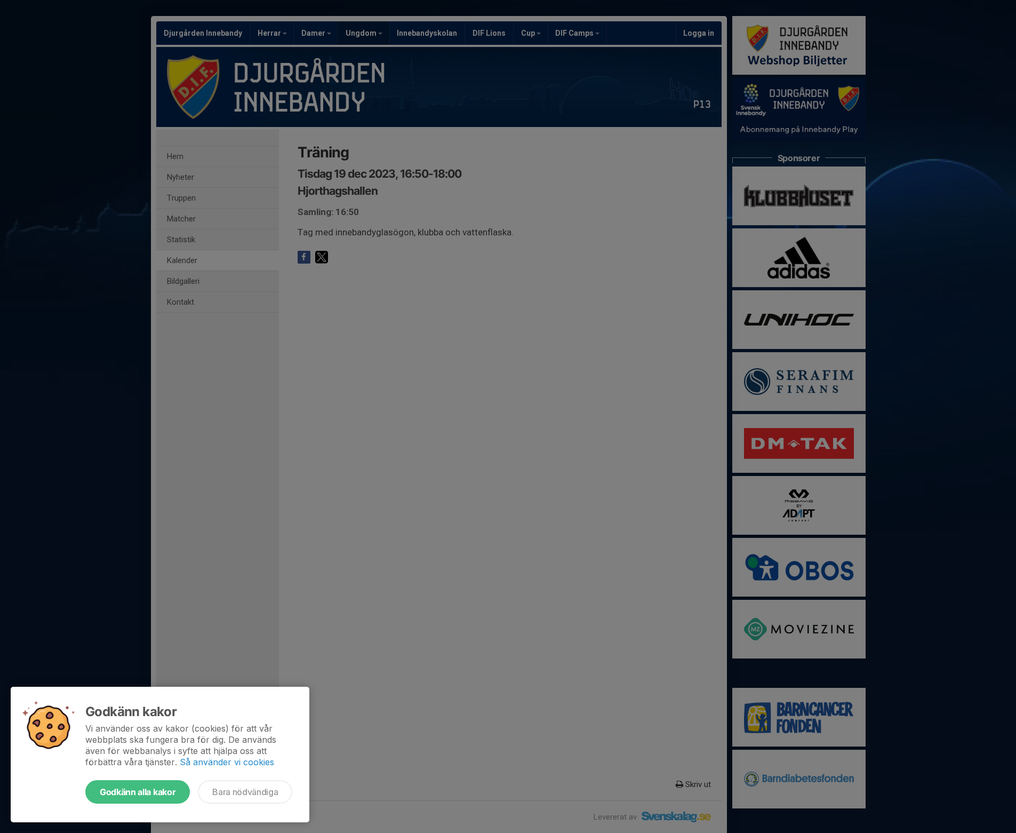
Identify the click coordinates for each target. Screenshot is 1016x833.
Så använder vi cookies (227, 762)
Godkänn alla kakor (137, 792)
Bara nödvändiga (245, 792)
